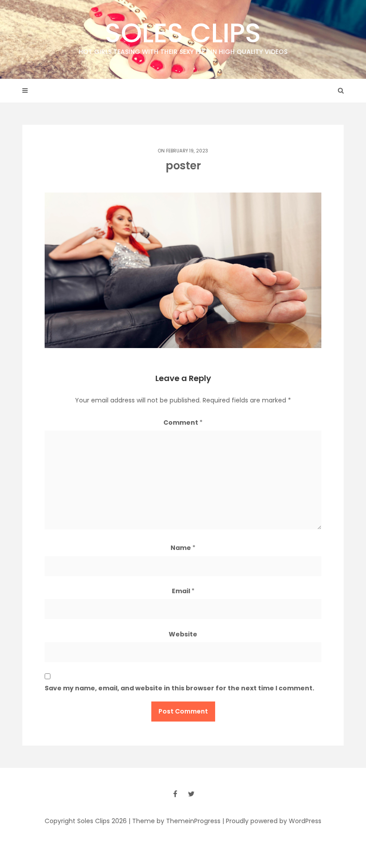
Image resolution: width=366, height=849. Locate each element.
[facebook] (175, 793)
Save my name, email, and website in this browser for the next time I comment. (179, 688)
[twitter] (191, 793)
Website (183, 634)
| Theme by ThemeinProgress (174, 820)
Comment (183, 422)
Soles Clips (183, 35)
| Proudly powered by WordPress (271, 820)
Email (183, 591)
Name (183, 547)
